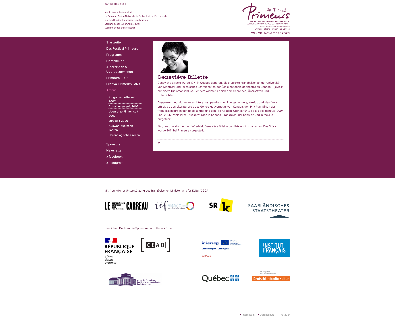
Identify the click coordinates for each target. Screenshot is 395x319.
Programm (114, 55)
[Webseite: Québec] (221, 279)
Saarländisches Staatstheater (119, 27)
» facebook (114, 156)
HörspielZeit (115, 61)
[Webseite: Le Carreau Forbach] (126, 205)
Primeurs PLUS (117, 78)
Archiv (111, 90)
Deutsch (109, 4)
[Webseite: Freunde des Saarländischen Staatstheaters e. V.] (138, 284)
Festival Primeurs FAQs (123, 84)
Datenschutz (266, 314)
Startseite (113, 42)
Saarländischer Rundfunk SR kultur (122, 23)
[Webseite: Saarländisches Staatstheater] (269, 208)
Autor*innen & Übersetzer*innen (119, 69)
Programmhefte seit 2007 (122, 99)
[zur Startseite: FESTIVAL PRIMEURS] (266, 20)
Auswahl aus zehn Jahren (121, 128)
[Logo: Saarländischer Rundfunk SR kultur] (221, 205)
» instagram (114, 163)
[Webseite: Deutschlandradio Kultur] (268, 277)
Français (120, 4)
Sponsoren (114, 144)
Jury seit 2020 (118, 120)
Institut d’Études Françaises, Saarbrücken (126, 20)
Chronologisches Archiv (124, 135)
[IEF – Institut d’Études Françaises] (174, 205)
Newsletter (114, 150)
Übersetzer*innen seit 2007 (123, 113)
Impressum (248, 314)
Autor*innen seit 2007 (123, 106)
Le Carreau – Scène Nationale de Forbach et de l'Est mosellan (136, 16)
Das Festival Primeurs (122, 48)
